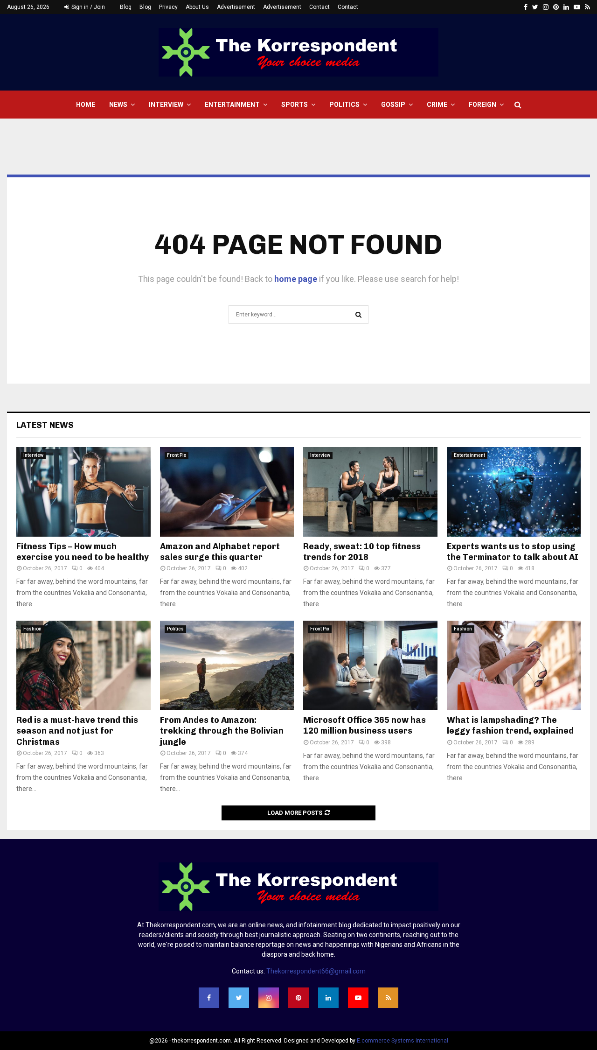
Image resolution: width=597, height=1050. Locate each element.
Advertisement (236, 7)
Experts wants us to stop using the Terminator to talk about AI (512, 551)
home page (295, 279)
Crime (437, 104)
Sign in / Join (87, 7)
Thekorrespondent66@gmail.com (316, 971)
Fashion (32, 628)
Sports (294, 104)
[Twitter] (239, 997)
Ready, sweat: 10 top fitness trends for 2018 (362, 551)
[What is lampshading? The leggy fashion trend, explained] (514, 665)
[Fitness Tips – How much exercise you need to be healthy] (83, 492)
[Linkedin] (328, 997)
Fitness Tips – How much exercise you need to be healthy (82, 551)
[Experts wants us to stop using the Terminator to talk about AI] (514, 492)
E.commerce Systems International (402, 1040)
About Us (197, 7)
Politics (344, 104)
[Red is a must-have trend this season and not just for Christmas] (83, 665)
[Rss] (388, 997)
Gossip (393, 104)
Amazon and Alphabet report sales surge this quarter (220, 551)
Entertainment (232, 104)
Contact (319, 7)
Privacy (168, 7)
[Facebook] (209, 997)
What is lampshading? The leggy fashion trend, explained (510, 725)
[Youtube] (358, 997)
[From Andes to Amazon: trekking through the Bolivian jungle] (227, 665)
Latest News (45, 425)
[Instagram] (268, 997)
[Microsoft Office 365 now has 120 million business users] (370, 665)
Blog (126, 7)
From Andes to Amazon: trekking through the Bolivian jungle (222, 731)
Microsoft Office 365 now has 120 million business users (364, 725)
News (118, 104)
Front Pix (176, 455)
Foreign (482, 104)
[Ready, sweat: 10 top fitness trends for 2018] (370, 492)
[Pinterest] (298, 997)
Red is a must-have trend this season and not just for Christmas (77, 731)
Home (85, 104)
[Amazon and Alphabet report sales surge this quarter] (227, 492)
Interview (166, 104)
